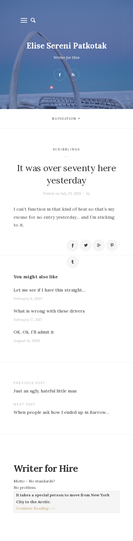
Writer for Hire (67, 57)
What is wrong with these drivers (49, 311)
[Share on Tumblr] (72, 262)
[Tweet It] (86, 245)
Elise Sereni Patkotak (66, 46)
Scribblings (66, 149)
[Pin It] (112, 245)
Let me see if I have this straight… (50, 290)
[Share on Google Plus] (99, 245)
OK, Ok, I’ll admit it (34, 332)
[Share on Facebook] (72, 245)
